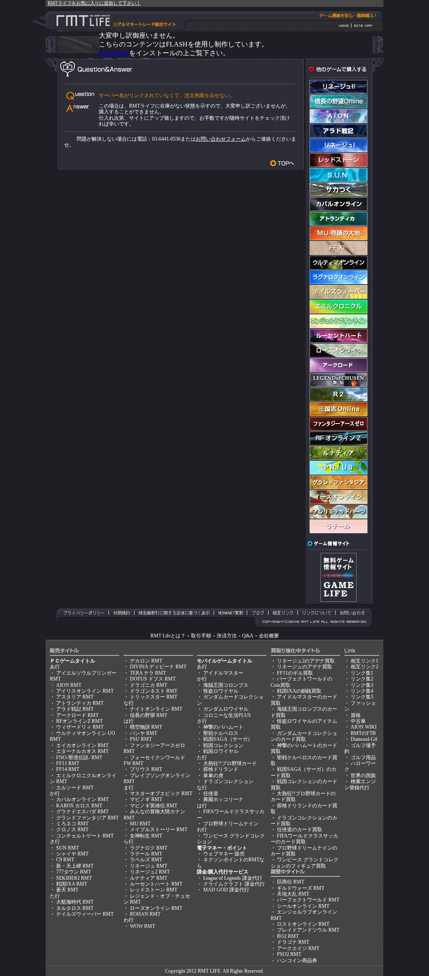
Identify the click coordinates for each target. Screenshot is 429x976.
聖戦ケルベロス (220, 733)
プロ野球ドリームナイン (230, 824)
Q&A (247, 636)
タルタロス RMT (74, 908)
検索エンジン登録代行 (360, 784)
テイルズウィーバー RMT (85, 914)
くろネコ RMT (72, 824)
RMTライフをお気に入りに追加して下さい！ (94, 2)
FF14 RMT (67, 769)
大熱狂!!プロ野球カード (230, 763)
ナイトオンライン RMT (156, 709)
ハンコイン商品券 (297, 960)
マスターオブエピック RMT (161, 793)
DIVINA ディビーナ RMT (158, 667)
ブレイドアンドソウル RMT (308, 930)
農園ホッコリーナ (223, 799)
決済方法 (227, 636)
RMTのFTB (363, 733)
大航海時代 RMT (74, 902)
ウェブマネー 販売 (224, 854)
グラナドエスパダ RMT (82, 811)
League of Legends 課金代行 (232, 878)
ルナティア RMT (148, 878)
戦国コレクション (223, 745)
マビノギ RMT (146, 799)
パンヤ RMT (143, 733)
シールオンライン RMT (303, 906)
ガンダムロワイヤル (225, 709)
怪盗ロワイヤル (220, 691)
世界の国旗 (363, 775)
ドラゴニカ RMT (148, 685)
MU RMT (140, 824)
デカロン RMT (146, 661)
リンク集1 (362, 673)
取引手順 (201, 636)
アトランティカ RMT (79, 703)
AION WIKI (364, 727)
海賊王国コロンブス (225, 685)
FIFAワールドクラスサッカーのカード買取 (304, 839)
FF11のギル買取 (295, 673)
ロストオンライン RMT (303, 924)
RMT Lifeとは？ (168, 636)
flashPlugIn (114, 53)
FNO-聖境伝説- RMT (79, 757)
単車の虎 (213, 775)
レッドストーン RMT (153, 890)
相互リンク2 (364, 667)
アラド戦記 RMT (74, 709)
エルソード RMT (74, 788)
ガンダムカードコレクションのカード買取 (304, 736)
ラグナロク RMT (148, 848)
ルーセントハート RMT (156, 884)
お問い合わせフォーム (221, 139)
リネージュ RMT (148, 866)
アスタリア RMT (74, 697)
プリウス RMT (146, 769)
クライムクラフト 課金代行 (234, 884)
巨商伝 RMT (290, 882)
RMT (203, 971)
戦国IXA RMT (71, 884)
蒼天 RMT (67, 890)
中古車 (358, 721)
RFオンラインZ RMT (79, 721)
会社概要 (269, 636)
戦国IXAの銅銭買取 (299, 691)
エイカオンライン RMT (82, 745)
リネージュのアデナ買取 (304, 667)
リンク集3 (362, 685)
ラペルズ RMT (146, 860)
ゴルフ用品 (363, 757)
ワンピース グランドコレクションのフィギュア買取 (305, 862)
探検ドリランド (220, 769)
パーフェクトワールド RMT (308, 900)
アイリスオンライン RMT (85, 691)
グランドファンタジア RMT (87, 818)
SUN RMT (67, 848)
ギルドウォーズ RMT (300, 888)
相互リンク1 (364, 661)
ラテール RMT (146, 854)
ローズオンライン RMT (156, 908)
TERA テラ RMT (148, 673)
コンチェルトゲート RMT (85, 836)
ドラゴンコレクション (228, 781)
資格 (356, 715)
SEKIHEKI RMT (74, 878)
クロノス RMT (72, 829)
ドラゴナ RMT (293, 942)
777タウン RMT (73, 872)
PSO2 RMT (289, 954)
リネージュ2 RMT (150, 872)
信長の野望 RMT (148, 715)
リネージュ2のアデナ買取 (306, 661)
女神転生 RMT (146, 836)
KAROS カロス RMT (79, 806)
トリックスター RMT (153, 697)
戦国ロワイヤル (220, 751)
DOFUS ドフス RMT (153, 679)
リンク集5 (362, 697)
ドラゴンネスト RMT (153, 691)
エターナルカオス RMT (82, 751)
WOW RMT (142, 926)
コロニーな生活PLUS (227, 715)
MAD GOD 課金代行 (226, 890)
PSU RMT (141, 739)
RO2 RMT (288, 936)
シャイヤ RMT (72, 854)
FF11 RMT (67, 763)
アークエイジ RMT (298, 948)
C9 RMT (65, 860)
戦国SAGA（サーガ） (228, 739)
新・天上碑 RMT (74, 866)
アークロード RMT (77, 715)
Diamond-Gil (364, 739)
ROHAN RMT (145, 914)
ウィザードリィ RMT (79, 727)
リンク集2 (362, 679)
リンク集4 (362, 691)
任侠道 (210, 793)
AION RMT (68, 685)
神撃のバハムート (223, 727)
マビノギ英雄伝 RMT (153, 806)
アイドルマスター (223, 673)
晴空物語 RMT (146, 727)
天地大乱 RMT (293, 894)
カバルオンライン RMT (82, 799)
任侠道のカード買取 (299, 829)
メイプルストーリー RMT (158, 829)
